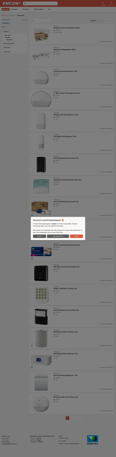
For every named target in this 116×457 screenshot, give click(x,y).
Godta (76, 236)
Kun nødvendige (58, 236)
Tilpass (39, 236)
